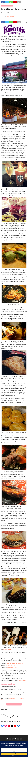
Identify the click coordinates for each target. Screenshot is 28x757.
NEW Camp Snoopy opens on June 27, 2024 (11, 694)
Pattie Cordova (10, 16)
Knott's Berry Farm (21, 698)
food (15, 698)
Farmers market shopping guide (9, 686)
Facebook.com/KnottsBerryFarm (15, 663)
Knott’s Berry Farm (15, 38)
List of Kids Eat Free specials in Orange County (12, 692)
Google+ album (7, 649)
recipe (2, 699)
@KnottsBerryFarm (12, 667)
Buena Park (11, 698)
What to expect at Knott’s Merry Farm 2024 (11, 689)
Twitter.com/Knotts (10, 665)
